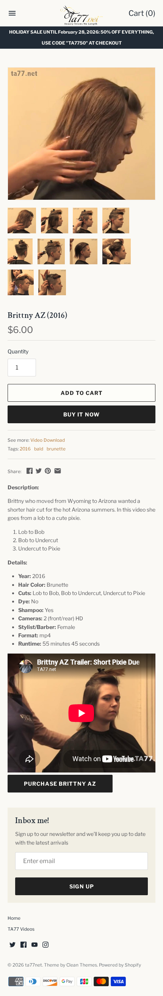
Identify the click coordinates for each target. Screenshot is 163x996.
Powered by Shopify (120, 965)
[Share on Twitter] (39, 470)
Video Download (47, 440)
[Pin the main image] (48, 470)
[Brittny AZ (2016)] (81, 134)
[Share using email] (57, 470)
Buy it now (81, 414)
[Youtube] (34, 945)
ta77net (33, 965)
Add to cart (82, 393)
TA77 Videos (21, 929)
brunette (56, 449)
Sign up (81, 886)
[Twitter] (12, 945)
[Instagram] (45, 945)
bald (38, 449)
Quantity (18, 351)
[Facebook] (23, 945)
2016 (25, 449)
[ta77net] (81, 15)
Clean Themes (81, 965)
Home (14, 918)
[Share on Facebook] (30, 470)
